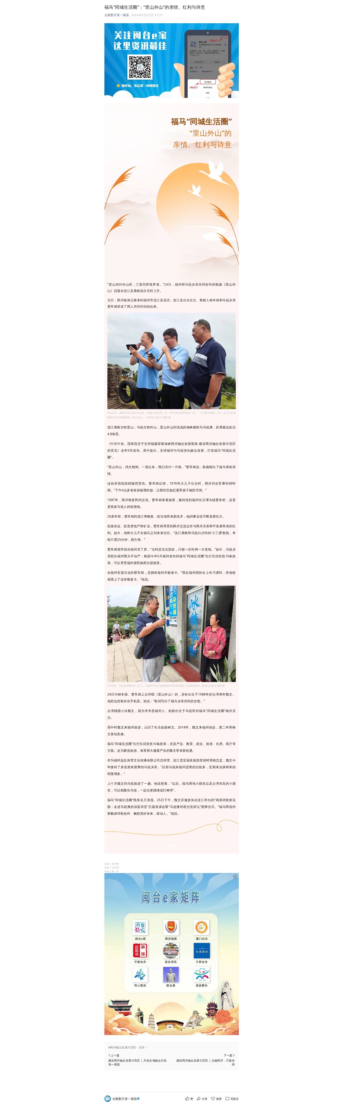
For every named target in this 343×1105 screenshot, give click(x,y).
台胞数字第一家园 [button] (116, 15)
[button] (171, 1047)
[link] (126, 1099)
